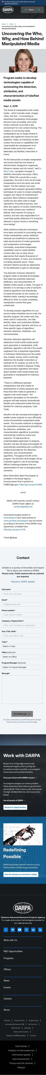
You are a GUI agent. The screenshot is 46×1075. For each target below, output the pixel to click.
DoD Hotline (21, 1046)
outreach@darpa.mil (23, 506)
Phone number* (8, 610)
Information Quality (21, 1054)
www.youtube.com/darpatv (16, 521)
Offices (7, 969)
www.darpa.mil (10, 518)
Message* (6, 673)
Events (7, 987)
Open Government (21, 1058)
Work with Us (10, 940)
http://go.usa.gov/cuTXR (14, 529)
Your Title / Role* (9, 631)
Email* (4, 600)
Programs (9, 958)
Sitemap (27, 1028)
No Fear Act (32, 1024)
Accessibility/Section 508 (14, 1024)
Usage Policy (33, 1020)
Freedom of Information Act (21, 1050)
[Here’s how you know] (23, 2)
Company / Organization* (13, 621)
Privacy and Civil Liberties (21, 1063)
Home (4, 24)
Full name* (6, 589)
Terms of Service (26, 722)
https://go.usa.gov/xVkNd (30, 484)
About (7, 1009)
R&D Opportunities (13, 951)
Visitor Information (21, 1032)
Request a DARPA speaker (23, 581)
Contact (33, 1035)
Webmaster (15, 1028)
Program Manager (14, 663)
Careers (8, 998)
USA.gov (21, 1067)
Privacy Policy (12, 722)
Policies (7, 1020)
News (11, 24)
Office (9, 652)
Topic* (4, 642)
